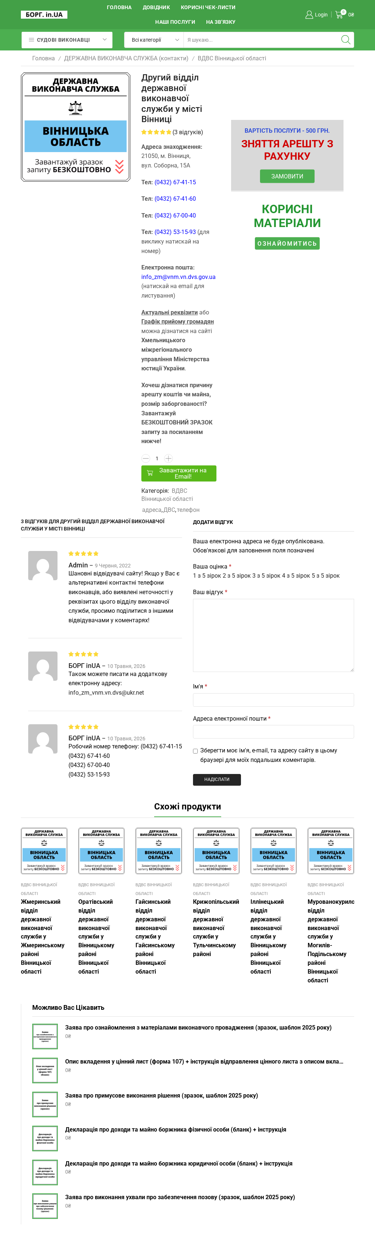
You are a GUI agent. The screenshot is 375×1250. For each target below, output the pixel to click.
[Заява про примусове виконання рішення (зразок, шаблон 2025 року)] (45, 1104)
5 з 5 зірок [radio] (326, 575)
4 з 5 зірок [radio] (296, 575)
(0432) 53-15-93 (175, 232)
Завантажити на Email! (183, 473)
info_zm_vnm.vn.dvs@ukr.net (106, 692)
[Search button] (346, 40)
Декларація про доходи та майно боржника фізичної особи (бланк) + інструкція (175, 1129)
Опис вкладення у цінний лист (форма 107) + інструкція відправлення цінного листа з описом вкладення (205, 1061)
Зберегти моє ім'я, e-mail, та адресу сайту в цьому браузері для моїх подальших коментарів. (268, 755)
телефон (188, 509)
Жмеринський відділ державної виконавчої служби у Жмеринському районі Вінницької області (42, 936)
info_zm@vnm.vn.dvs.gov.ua (178, 276)
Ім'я (200, 686)
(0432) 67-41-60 (175, 198)
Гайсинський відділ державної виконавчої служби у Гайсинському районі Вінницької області (155, 936)
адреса (151, 509)
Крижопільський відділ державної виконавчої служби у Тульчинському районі (216, 928)
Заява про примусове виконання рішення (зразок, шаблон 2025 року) (161, 1095)
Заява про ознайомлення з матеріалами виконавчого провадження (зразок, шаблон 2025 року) (198, 1027)
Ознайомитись (287, 243)
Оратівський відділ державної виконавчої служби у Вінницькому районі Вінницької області (96, 936)
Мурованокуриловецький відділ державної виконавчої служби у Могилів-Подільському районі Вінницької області (331, 941)
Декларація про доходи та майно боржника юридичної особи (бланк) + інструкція (179, 1163)
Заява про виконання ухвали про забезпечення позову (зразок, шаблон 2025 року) (180, 1197)
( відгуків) (187, 132)
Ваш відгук (210, 592)
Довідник (156, 7)
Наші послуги (175, 22)
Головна (119, 7)
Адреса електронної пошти (232, 718)
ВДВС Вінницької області (232, 58)
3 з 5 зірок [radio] (266, 575)
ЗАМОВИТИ (287, 176)
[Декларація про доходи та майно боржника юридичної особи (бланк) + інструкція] (45, 1172)
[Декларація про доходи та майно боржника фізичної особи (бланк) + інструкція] (45, 1138)
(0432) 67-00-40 (175, 215)
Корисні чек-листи (208, 7)
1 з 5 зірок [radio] (207, 575)
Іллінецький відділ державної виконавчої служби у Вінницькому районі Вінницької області (268, 936)
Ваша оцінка (212, 566)
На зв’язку (221, 22)
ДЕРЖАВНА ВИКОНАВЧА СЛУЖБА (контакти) (126, 58)
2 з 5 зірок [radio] (237, 575)
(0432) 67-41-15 (175, 182)
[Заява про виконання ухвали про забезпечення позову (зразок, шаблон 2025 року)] (45, 1206)
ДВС (169, 509)
